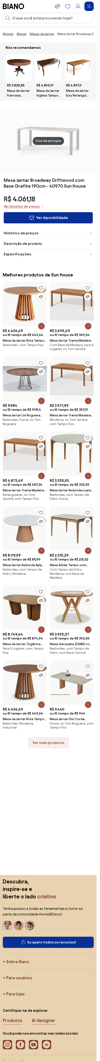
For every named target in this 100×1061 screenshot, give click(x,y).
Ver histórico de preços (22, 206)
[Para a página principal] (13, 6)
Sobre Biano (17, 961)
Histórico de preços (21, 233)
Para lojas (15, 994)
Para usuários (19, 977)
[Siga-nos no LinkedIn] (46, 1044)
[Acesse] (78, 6)
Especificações (17, 254)
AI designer (43, 1020)
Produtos (12, 1020)
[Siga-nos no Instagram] (7, 1044)
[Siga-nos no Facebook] (20, 1044)
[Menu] (89, 6)
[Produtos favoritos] (67, 6)
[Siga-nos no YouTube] (33, 1044)
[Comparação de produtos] (57, 6)
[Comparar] (41, 296)
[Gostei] (41, 288)
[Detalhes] (41, 326)
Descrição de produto (23, 244)
